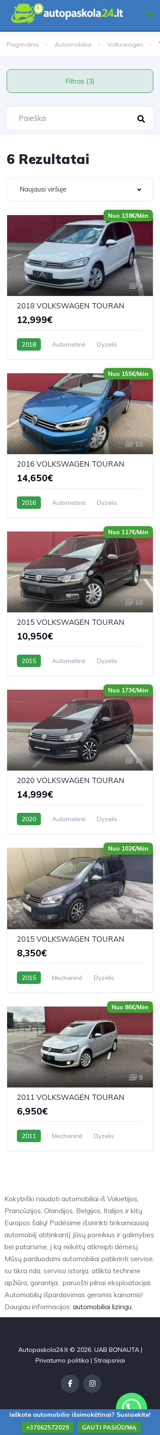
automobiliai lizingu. (103, 1306)
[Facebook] (70, 1384)
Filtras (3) (80, 81)
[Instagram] (92, 1384)
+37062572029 (47, 1427)
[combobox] (80, 189)
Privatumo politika (62, 1360)
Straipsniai (109, 1360)
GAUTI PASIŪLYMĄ (109, 1427)
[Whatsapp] (131, 1408)
